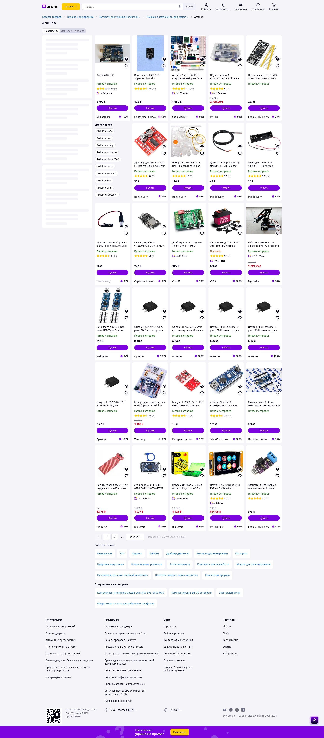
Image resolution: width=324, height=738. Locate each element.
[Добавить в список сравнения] (126, 59)
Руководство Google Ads (118, 700)
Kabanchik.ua (230, 640)
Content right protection (177, 653)
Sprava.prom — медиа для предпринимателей (132, 653)
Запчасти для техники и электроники (120, 16)
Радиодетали (104, 553)
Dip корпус (241, 553)
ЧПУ (122, 553)
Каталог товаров (51, 16)
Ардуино (137, 553)
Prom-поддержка (55, 633)
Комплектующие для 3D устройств (191, 592)
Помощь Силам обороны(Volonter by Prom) (178, 668)
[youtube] (225, 710)
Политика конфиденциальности (123, 677)
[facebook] (231, 710)
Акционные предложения (61, 640)
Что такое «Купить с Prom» (61, 646)
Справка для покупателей (61, 626)
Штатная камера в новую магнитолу (176, 575)
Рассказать (179, 732)
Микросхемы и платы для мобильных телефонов (125, 603)
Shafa (226, 633)
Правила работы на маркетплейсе (125, 683)
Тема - (118, 709)
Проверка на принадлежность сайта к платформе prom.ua (68, 668)
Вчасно (227, 646)
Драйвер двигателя (177, 553)
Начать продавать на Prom (120, 640)
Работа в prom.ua (174, 633)
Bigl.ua (227, 626)
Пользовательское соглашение (123, 670)
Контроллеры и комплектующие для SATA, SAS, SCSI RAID (130, 592)
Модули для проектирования (254, 564)
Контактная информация (178, 640)
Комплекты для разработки (213, 564)
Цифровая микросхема (110, 564)
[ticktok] (243, 710)
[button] (112, 108)
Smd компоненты (180, 564)
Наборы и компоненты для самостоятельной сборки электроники (168, 16)
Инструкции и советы (58, 677)
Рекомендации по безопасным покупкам (69, 660)
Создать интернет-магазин (120, 633)
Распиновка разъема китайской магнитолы (122, 575)
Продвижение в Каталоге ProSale (124, 646)
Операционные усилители (146, 564)
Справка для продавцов (118, 626)
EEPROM (154, 553)
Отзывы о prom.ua (174, 660)
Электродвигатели (229, 592)
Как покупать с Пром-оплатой (63, 653)
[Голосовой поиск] (180, 6)
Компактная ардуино (217, 575)
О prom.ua (170, 626)
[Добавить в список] (126, 66)
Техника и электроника (80, 16)
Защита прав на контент (178, 646)
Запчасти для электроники (212, 553)
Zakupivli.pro (230, 653)
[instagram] (237, 710)
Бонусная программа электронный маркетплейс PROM (125, 692)
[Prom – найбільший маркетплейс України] (49, 7)
